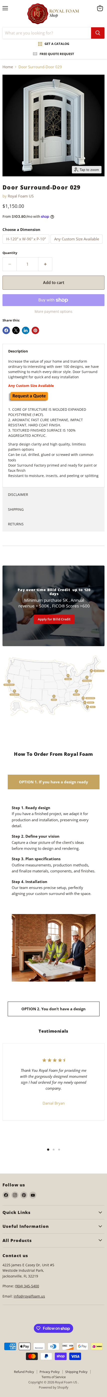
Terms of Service (54, 1377)
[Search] (98, 33)
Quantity (9, 253)
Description (18, 351)
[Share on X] (16, 330)
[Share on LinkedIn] (25, 330)
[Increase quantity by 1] (45, 264)
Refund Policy (24, 1371)
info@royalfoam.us (29, 1296)
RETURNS (16, 524)
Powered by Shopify (53, 1387)
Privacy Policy (50, 1371)
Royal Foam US (21, 195)
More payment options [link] (53, 312)
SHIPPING (16, 509)
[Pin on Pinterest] (35, 330)
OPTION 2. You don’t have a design (53, 1008)
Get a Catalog (57, 43)
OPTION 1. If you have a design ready (53, 781)
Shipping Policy (76, 1371)
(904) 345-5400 (27, 1286)
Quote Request (28, 904)
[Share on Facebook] (6, 330)
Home (7, 67)
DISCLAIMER (18, 494)
